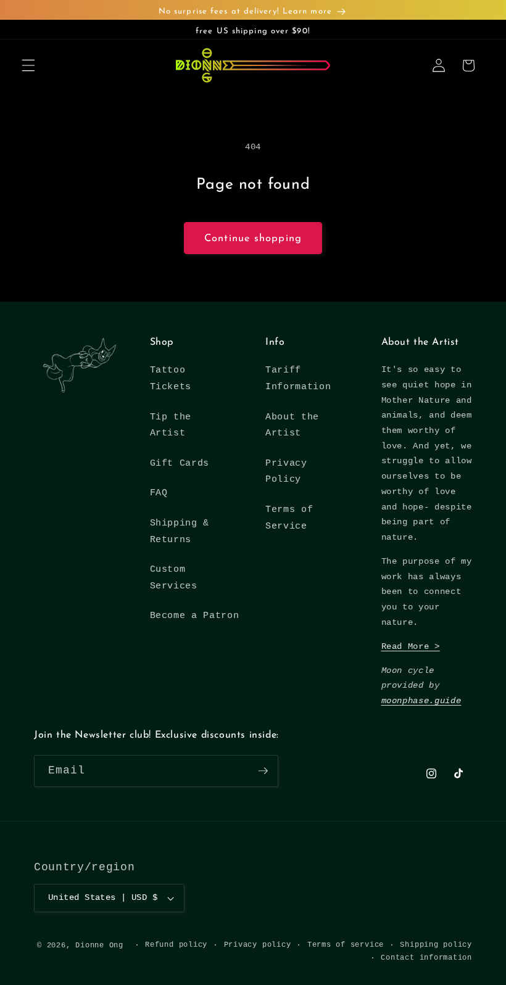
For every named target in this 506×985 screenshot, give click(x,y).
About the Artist (292, 425)
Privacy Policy (286, 471)
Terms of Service (289, 518)
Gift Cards (180, 463)
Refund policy (176, 945)
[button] (28, 65)
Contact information (426, 958)
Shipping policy (436, 945)
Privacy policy (257, 945)
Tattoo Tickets (171, 378)
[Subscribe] (263, 771)
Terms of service (345, 945)
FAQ (159, 492)
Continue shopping (253, 239)
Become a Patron (194, 615)
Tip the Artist (171, 425)
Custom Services (173, 577)
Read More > (410, 646)
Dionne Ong (99, 945)
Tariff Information (298, 378)
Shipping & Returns (180, 531)
